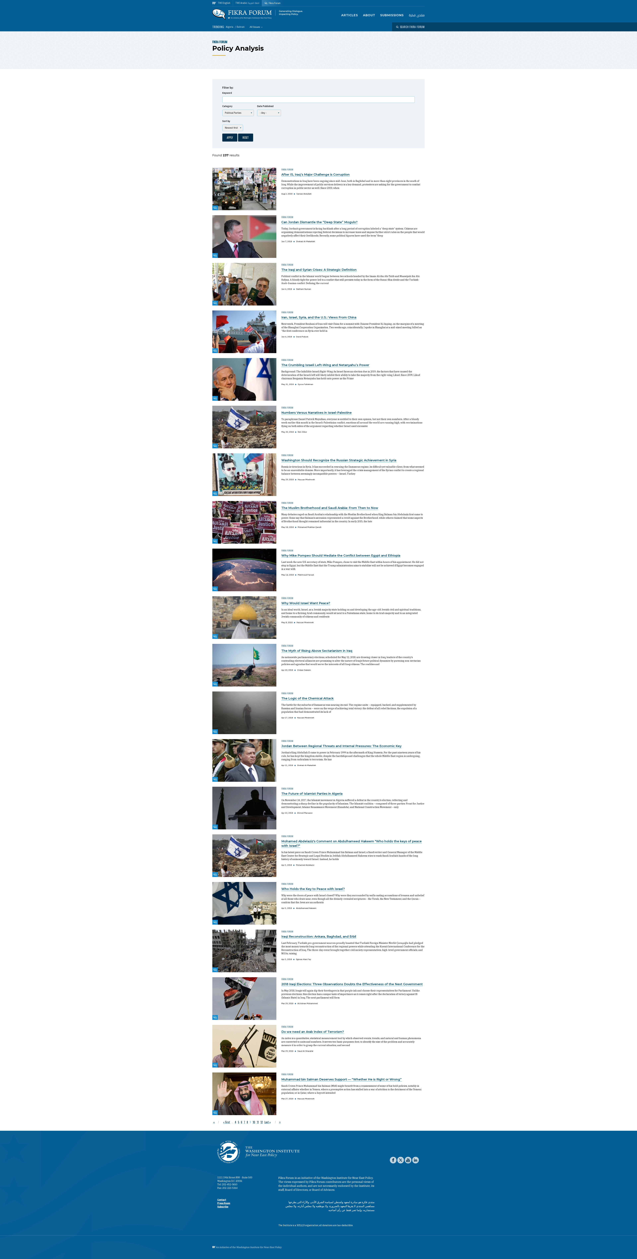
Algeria (230, 26)
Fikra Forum (219, 42)
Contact (221, 1199)
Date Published (265, 106)
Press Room (223, 1203)
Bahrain (241, 26)
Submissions (392, 15)
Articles (349, 15)
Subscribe (222, 1206)
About (369, 15)
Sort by (226, 121)
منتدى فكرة (417, 15)
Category (227, 106)
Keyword (227, 92)
